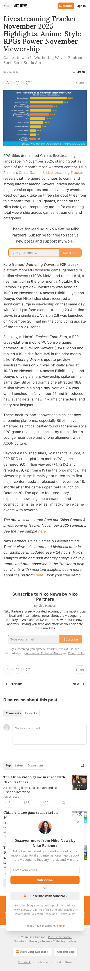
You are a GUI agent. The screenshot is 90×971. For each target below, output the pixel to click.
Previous (16, 684)
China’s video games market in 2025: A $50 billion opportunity (30, 815)
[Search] (82, 765)
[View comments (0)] (17, 83)
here (42, 531)
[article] (45, 790)
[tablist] (21, 713)
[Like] (7, 83)
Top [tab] (8, 765)
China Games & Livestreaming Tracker (51, 172)
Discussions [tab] (35, 765)
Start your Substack (34, 952)
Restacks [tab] (31, 713)
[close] (78, 822)
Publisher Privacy (60, 937)
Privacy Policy (66, 914)
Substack (24, 962)
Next (76, 684)
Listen (81, 72)
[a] (79, 782)
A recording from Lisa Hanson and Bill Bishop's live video (30, 789)
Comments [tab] (13, 713)
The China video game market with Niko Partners (34, 779)
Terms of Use (43, 909)
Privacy (34, 941)
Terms (46, 941)
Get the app (65, 952)
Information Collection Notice (33, 914)
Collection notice (64, 941)
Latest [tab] (19, 765)
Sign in (81, 6)
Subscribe (65, 6)
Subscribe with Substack (48, 896)
